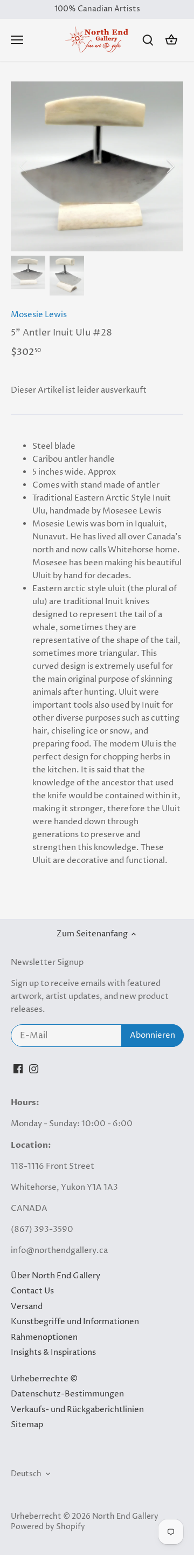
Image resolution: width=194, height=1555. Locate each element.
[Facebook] (18, 1068)
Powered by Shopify (48, 1527)
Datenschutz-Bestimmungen (67, 1394)
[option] (97, 166)
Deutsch (26, 1474)
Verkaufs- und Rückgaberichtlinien (77, 1409)
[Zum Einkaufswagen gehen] (171, 40)
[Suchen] (148, 40)
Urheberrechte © (44, 1379)
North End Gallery (125, 1517)
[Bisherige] (24, 166)
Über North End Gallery (55, 1276)
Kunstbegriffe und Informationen (75, 1321)
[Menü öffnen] (17, 40)
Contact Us (32, 1291)
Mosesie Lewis (39, 314)
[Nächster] (169, 166)
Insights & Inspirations (53, 1352)
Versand (27, 1306)
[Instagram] (33, 1068)
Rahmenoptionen (44, 1337)
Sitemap (27, 1424)
